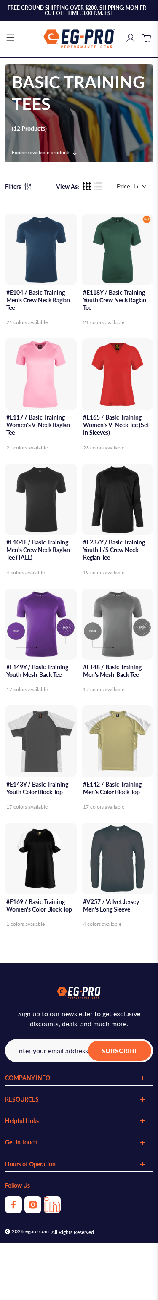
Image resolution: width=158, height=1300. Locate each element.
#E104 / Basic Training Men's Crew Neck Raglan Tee (38, 300)
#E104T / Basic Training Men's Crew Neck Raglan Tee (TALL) (38, 550)
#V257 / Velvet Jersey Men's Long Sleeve (111, 905)
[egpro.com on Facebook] (13, 1210)
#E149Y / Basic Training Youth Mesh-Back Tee (37, 670)
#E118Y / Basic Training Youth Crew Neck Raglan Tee (114, 300)
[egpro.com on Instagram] (32, 1210)
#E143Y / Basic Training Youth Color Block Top (37, 788)
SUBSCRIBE (120, 1050)
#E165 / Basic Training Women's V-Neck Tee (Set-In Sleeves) (117, 425)
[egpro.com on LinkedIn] (52, 1210)
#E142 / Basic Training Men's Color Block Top (112, 788)
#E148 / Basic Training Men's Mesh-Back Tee (112, 670)
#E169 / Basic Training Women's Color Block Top (39, 905)
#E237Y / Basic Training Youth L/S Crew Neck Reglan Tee (114, 550)
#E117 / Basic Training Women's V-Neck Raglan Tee (38, 425)
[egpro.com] (79, 38)
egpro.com (37, 1231)
